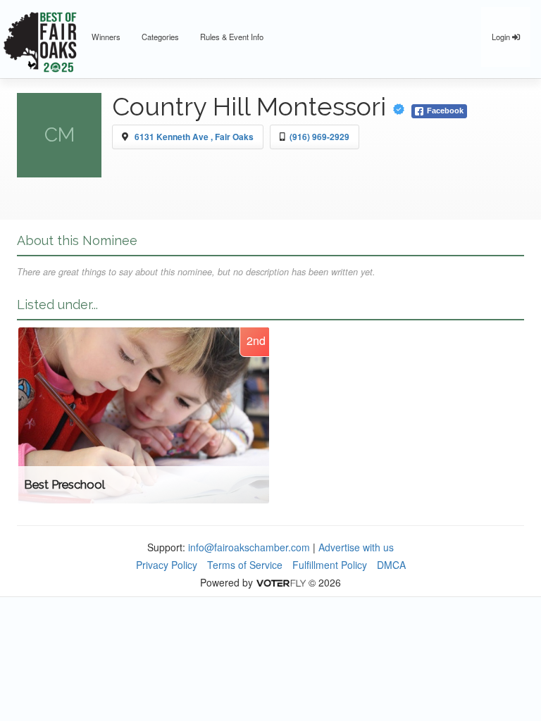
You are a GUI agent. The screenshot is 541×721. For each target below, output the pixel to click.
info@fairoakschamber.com (249, 547)
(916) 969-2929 (319, 136)
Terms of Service (244, 565)
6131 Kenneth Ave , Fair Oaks (194, 136)
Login (502, 36)
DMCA (391, 565)
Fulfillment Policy (329, 565)
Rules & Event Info (231, 36)
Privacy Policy (166, 565)
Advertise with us (356, 547)
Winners (106, 36)
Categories (160, 36)
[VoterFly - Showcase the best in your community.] (280, 582)
